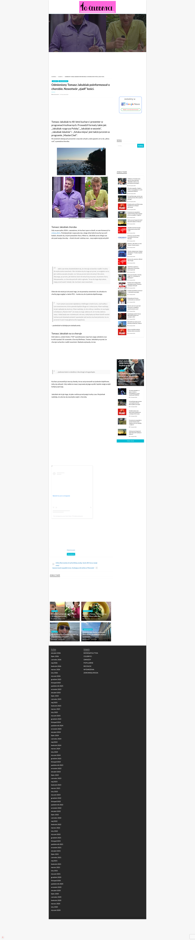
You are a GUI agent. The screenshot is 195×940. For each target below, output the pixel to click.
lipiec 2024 (55, 735)
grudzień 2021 (56, 838)
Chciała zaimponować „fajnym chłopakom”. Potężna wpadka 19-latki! (135, 253)
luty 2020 (54, 907)
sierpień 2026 (56, 653)
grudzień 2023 (56, 758)
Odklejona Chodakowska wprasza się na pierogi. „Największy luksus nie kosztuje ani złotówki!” (134, 181)
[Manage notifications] (3, 937)
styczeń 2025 (55, 716)
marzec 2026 (55, 669)
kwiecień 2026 (56, 666)
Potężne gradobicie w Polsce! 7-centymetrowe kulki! (135, 291)
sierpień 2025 (56, 692)
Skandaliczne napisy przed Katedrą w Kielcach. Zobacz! (135, 322)
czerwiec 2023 (56, 778)
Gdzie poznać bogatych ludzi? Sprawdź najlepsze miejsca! (135, 220)
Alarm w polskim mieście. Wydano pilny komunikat (134, 330)
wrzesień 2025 (56, 689)
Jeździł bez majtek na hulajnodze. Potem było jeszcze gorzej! (133, 268)
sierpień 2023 (56, 772)
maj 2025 (54, 702)
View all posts (71, 554)
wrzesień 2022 (56, 808)
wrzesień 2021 (56, 847)
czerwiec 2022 (56, 818)
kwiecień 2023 (56, 785)
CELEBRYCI (60, 76)
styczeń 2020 (55, 910)
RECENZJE (87, 666)
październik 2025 (57, 686)
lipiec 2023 (55, 775)
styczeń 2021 (55, 874)
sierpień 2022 (56, 811)
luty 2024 (54, 752)
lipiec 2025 (55, 696)
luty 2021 (54, 871)
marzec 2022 (55, 828)
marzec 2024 (55, 749)
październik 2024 (57, 725)
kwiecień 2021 (56, 864)
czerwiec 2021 (56, 857)
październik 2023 (57, 765)
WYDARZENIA (89, 669)
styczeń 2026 (55, 676)
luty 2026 (54, 673)
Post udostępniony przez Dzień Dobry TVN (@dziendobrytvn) (68, 516)
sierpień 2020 (56, 890)
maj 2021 (54, 861)
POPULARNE (88, 663)
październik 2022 (57, 805)
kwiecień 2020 (56, 900)
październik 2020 (57, 884)
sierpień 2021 (56, 851)
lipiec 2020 (55, 894)
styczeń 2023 (55, 795)
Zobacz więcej (130, 440)
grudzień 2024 (56, 719)
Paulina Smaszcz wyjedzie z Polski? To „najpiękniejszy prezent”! (64, 636)
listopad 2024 (56, 722)
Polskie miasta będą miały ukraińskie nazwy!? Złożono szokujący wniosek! (134, 284)
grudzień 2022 (56, 798)
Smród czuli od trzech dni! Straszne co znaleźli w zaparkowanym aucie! (134, 307)
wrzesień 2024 (56, 729)
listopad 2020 (56, 880)
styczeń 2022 (55, 834)
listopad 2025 (56, 683)
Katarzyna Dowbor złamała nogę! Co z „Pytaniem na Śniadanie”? (134, 276)
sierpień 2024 (56, 732)
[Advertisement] (97, 62)
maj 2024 (54, 742)
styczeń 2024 (55, 755)
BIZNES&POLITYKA (91, 653)
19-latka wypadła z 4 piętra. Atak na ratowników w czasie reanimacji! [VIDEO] (135, 190)
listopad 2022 (56, 801)
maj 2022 (54, 821)
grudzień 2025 (56, 679)
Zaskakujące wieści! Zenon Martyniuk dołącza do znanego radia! (134, 315)
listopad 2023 (56, 762)
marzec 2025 (55, 709)
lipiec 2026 (55, 656)
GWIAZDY (87, 659)
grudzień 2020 (56, 877)
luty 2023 (54, 791)
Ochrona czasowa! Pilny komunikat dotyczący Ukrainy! (134, 237)
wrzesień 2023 (56, 768)
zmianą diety (55, 233)
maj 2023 (54, 782)
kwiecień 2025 (56, 706)
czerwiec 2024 (56, 739)
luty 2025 (54, 712)
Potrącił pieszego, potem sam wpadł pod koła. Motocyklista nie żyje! (135, 198)
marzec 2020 (55, 904)
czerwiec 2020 (56, 897)
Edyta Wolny (54, 618)
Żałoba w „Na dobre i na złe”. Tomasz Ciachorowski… (135, 244)
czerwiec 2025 (56, 699)
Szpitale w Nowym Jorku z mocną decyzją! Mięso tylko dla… (94, 615)
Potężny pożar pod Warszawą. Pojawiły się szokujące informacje (135, 206)
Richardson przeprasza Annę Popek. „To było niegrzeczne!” (64, 615)
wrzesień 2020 (56, 887)
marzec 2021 (55, 867)
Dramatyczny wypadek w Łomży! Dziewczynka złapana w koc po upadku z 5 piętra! (135, 213)
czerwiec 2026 (56, 659)
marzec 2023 (55, 788)
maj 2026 (54, 663)
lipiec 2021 (55, 854)
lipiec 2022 (55, 815)
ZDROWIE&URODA (63, 81)
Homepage (53, 76)
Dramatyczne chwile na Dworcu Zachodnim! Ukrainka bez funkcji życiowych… (94, 634)
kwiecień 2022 (56, 824)
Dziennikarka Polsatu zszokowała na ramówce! (134, 299)
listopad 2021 (56, 841)
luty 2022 (54, 831)
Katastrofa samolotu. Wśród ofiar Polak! (135, 259)
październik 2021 (57, 844)
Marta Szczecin (55, 94)
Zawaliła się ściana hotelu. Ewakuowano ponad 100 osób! (134, 229)
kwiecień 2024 (56, 745)
